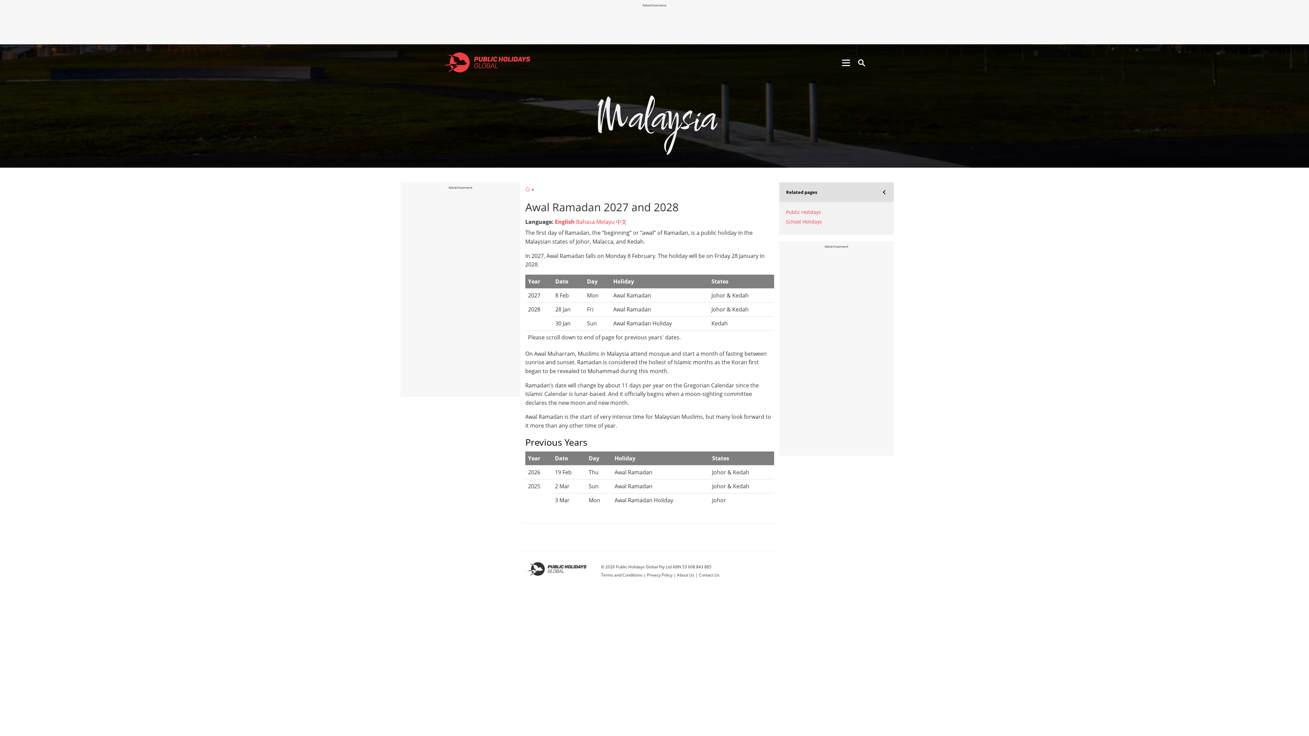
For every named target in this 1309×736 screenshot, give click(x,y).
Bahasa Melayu (595, 222)
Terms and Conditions (622, 575)
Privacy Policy (660, 575)
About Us (685, 575)
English (565, 222)
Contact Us (709, 575)
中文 (621, 222)
